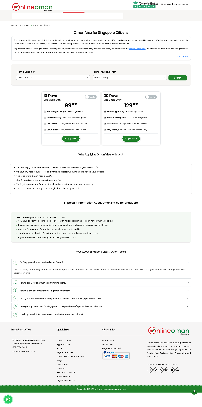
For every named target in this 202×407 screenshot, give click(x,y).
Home (17, 15)
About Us (61, 368)
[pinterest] (161, 370)
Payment (100, 15)
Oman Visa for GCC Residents (71, 356)
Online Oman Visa (137, 48)
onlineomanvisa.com (105, 388)
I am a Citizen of (26, 71)
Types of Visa (63, 344)
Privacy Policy (63, 376)
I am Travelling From (108, 71)
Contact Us (115, 15)
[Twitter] (156, 370)
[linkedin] (178, 370)
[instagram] (167, 370)
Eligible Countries (65, 352)
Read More (183, 56)
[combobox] (54, 77)
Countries (25, 25)
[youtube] (172, 370)
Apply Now (71, 138)
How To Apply (58, 15)
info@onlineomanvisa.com (177, 4)
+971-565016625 (150, 4)
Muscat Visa (108, 340)
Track (59, 348)
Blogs (59, 360)
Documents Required (35, 15)
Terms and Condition (67, 372)
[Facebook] (150, 370)
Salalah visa (107, 344)
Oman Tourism (64, 340)
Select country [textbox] (24, 77)
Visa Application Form (80, 15)
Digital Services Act (66, 380)
